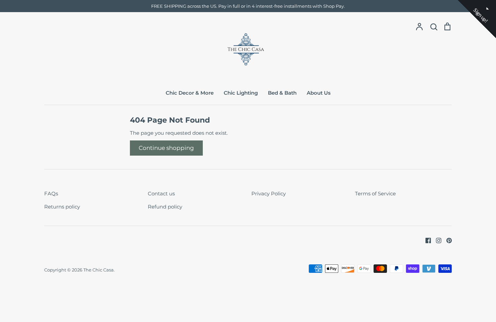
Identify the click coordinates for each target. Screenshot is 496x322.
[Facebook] (425, 240)
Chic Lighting (241, 93)
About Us (319, 93)
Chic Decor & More (190, 93)
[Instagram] (436, 240)
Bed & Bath (282, 93)
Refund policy (165, 206)
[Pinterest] (446, 240)
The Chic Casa (98, 269)
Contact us (161, 193)
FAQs (51, 193)
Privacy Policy (268, 193)
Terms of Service (375, 193)
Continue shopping (166, 147)
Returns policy (62, 206)
